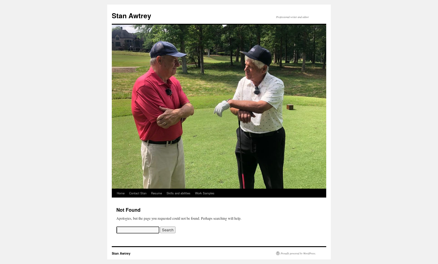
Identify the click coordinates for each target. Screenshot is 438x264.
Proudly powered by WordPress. (298, 253)
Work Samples (204, 193)
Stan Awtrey (131, 15)
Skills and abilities (178, 193)
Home (121, 193)
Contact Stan (137, 193)
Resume (156, 193)
